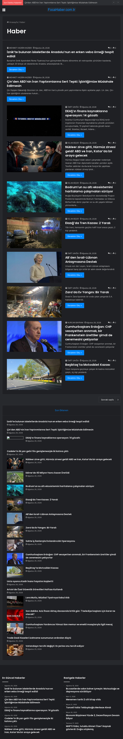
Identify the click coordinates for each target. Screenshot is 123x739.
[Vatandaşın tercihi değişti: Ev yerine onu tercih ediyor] (15, 650)
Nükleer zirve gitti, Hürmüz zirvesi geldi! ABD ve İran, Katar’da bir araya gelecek (90, 151)
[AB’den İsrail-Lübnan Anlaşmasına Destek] (34, 267)
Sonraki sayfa (107, 399)
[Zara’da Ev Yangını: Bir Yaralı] (34, 301)
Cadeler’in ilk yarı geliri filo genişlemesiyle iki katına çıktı (37, 451)
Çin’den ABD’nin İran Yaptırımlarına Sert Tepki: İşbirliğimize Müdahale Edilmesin (61, 2)
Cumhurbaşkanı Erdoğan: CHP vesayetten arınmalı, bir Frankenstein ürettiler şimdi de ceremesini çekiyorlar (88, 333)
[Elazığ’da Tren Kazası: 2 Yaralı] (34, 232)
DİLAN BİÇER (73, 143)
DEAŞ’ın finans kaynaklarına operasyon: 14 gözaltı (86, 113)
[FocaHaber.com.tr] (61, 10)
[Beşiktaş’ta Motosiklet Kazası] (34, 374)
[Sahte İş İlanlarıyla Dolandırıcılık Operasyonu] (15, 545)
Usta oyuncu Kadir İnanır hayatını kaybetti (30, 581)
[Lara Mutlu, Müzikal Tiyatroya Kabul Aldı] (15, 601)
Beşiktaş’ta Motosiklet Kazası (87, 365)
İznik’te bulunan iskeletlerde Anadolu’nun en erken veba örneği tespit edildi (48, 421)
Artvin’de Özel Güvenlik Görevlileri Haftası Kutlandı (35, 589)
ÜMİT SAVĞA (73, 107)
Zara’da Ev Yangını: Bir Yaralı (87, 292)
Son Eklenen (61, 410)
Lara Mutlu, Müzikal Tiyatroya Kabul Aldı (47, 597)
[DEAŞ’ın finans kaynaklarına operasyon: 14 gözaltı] (34, 120)
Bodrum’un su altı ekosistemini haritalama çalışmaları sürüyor (89, 189)
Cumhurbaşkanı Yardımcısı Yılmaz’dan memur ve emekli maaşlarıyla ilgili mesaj (69, 624)
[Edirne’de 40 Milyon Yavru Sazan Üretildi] (15, 477)
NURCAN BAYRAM (75, 322)
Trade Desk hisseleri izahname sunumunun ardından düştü (39, 637)
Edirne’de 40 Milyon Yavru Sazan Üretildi (47, 472)
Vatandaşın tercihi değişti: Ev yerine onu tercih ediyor (55, 645)
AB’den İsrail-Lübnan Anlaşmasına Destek (81, 259)
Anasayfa (13, 22)
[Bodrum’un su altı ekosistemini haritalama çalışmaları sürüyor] (34, 196)
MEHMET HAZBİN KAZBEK (20, 48)
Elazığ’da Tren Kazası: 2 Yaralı (87, 223)
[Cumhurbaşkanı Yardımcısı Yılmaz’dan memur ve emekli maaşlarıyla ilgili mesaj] (15, 628)
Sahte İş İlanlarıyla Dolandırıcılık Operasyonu (50, 541)
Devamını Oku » (16, 69)
